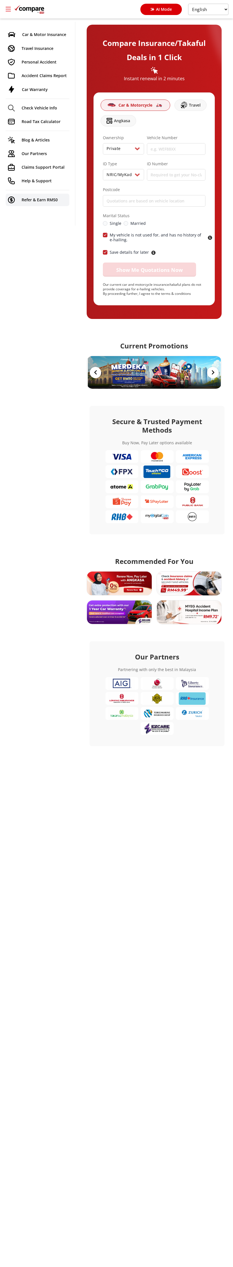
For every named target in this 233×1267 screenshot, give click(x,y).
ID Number (157, 164)
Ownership (113, 138)
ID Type (110, 164)
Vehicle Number (162, 138)
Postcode (111, 189)
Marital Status (116, 215)
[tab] (135, 105)
